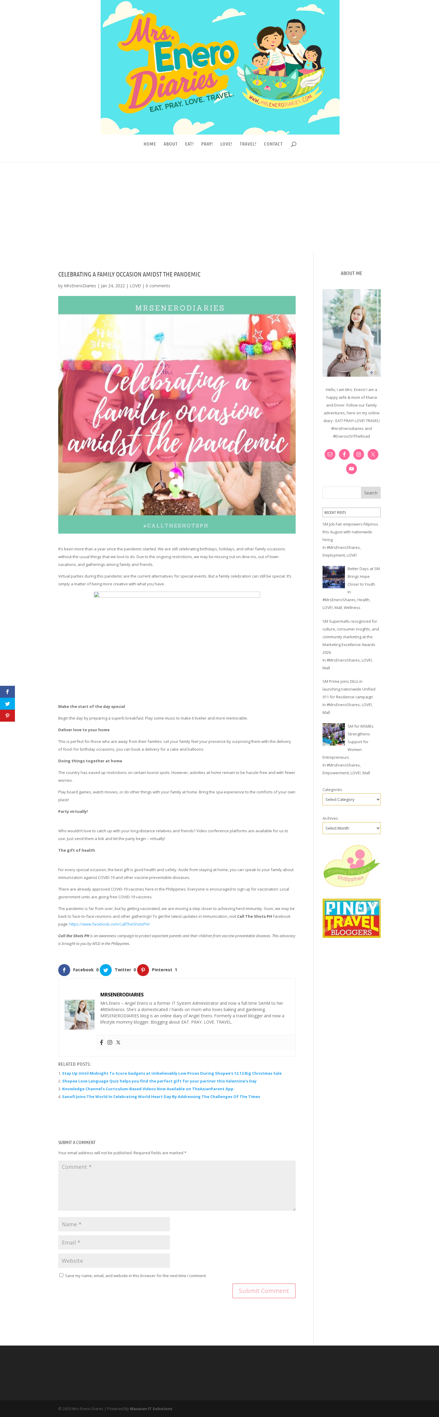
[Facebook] (101, 1043)
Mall (338, 607)
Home (150, 144)
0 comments (158, 285)
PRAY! (207, 144)
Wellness (352, 607)
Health (363, 599)
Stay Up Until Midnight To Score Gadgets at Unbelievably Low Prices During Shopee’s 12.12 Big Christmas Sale (172, 1073)
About (171, 144)
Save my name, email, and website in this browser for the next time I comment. (136, 1275)
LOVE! (226, 144)
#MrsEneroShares (343, 547)
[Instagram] (110, 1043)
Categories (332, 789)
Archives (330, 818)
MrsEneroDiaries (80, 285)
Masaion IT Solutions (151, 1408)
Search (370, 493)
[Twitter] (118, 1043)
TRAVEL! (248, 144)
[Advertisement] (219, 207)
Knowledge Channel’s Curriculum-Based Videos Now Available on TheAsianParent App (148, 1088)
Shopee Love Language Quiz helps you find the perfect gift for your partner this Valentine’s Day (159, 1081)
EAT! (189, 144)
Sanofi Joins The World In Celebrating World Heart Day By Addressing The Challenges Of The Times (161, 1096)
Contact (273, 144)
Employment (334, 555)
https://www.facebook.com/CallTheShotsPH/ (109, 924)
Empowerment (336, 772)
